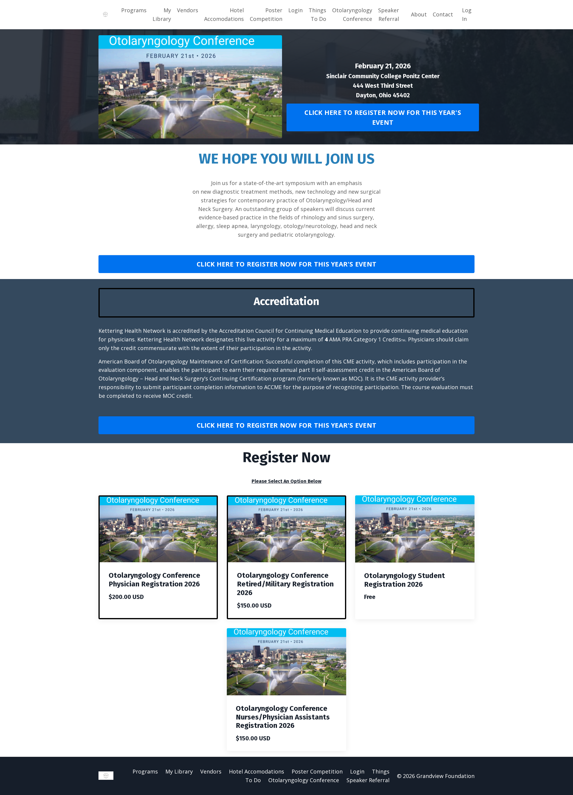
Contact (443, 14)
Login (295, 10)
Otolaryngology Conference (352, 14)
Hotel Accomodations (224, 14)
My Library (162, 14)
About (419, 14)
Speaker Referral (388, 14)
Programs (134, 10)
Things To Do (317, 14)
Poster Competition (266, 14)
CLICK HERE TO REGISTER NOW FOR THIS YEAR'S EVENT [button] (382, 117)
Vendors (187, 10)
